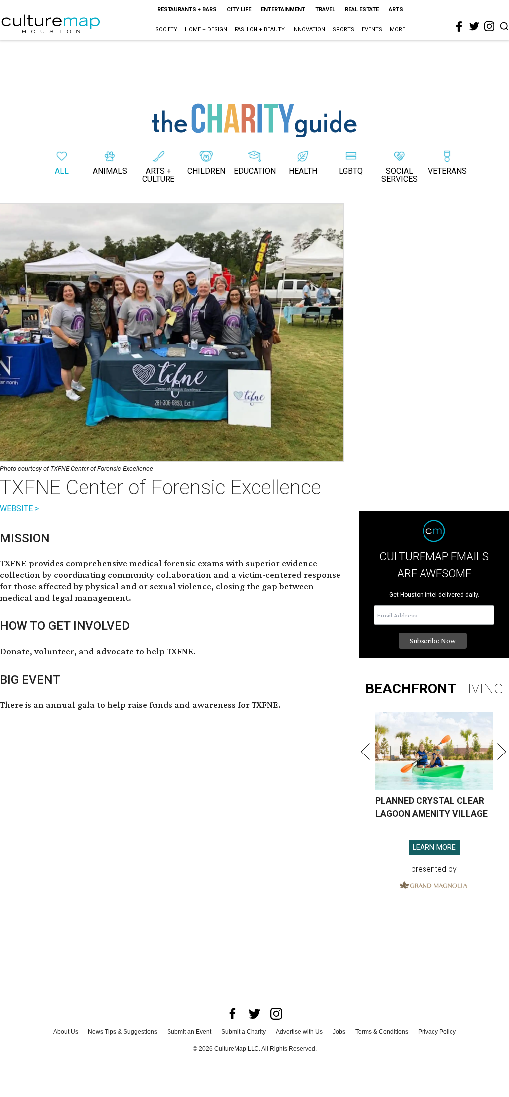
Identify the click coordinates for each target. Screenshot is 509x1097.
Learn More (434, 847)
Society (166, 29)
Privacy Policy (437, 1031)
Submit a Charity (243, 1031)
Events (372, 29)
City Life (239, 9)
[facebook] (459, 26)
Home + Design (206, 29)
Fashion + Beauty (260, 29)
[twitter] (474, 26)
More (397, 29)
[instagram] (489, 26)
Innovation (308, 29)
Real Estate (362, 9)
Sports (343, 29)
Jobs (339, 1031)
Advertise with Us (299, 1031)
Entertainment (283, 9)
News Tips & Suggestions (122, 1031)
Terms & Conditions (381, 1031)
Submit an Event (189, 1031)
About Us (65, 1031)
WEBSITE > (19, 508)
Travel (325, 9)
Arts (396, 9)
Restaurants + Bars (187, 9)
